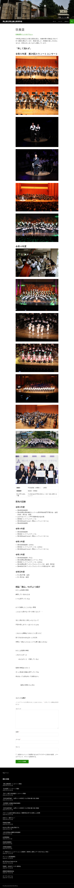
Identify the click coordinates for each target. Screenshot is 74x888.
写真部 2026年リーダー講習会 (12, 866)
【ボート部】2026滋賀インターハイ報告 (14, 793)
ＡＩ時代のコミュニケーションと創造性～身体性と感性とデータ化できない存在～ (26, 851)
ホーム (54, 21)
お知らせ (66, 21)
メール (18, 739)
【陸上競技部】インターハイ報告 (12, 784)
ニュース (60, 21)
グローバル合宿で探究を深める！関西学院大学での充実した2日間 (21, 813)
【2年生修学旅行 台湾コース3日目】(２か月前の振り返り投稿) (21, 808)
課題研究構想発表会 (8, 871)
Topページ (6, 773)
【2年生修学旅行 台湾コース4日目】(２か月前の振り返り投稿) (21, 798)
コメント (18, 709)
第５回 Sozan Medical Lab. (10, 861)
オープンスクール (8, 876)
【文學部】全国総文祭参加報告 (11, 803)
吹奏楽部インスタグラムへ (24, 34)
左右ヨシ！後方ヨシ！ (9, 817)
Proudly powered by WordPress (10, 885)
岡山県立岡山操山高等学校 (12, 21)
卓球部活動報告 (7, 847)
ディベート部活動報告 (9, 856)
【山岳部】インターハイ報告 (11, 788)
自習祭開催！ (6, 837)
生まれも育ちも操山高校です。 (11, 827)
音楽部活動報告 (7, 842)
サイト (18, 747)
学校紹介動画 (6, 822)
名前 (17, 732)
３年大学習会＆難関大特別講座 (11, 832)
